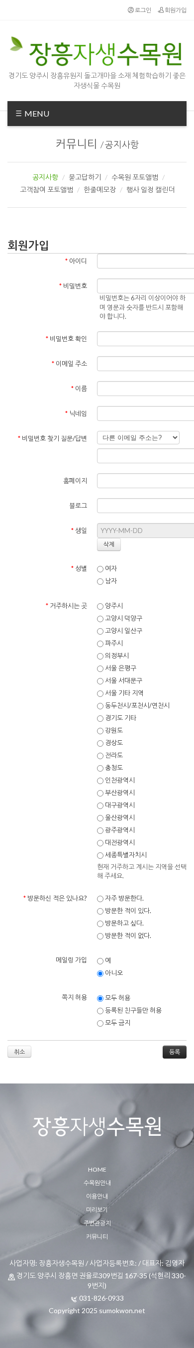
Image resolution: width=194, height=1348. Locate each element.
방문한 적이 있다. (127, 911)
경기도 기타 (119, 718)
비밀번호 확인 (66, 339)
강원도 (113, 730)
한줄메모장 (100, 189)
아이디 (76, 261)
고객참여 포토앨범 (46, 189)
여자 (110, 568)
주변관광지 (97, 1223)
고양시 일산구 (122, 631)
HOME (97, 1169)
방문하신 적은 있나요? (55, 898)
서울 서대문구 (122, 680)
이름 (79, 389)
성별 (79, 568)
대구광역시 (119, 805)
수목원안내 (97, 1183)
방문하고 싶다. (123, 923)
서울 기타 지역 (123, 693)
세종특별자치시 (125, 855)
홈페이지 (75, 481)
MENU (36, 113)
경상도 (113, 743)
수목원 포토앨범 (134, 177)
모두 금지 (116, 1023)
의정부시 (116, 656)
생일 (79, 531)
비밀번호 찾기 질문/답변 (52, 438)
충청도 (113, 768)
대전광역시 (119, 842)
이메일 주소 (69, 364)
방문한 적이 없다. (127, 936)
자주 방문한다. (123, 898)
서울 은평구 (119, 668)
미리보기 (97, 1209)
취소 (19, 1052)
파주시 (113, 643)
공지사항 (122, 144)
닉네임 (76, 413)
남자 (110, 581)
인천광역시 (119, 780)
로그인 (142, 10)
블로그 (78, 506)
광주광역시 (119, 830)
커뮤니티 (76, 143)
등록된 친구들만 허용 (132, 1010)
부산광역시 (119, 793)
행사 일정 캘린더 (150, 189)
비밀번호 (73, 286)
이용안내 (97, 1196)
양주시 (113, 606)
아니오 (113, 973)
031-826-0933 (101, 1298)
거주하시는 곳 (66, 606)
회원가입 (175, 10)
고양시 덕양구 (122, 618)
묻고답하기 (85, 177)
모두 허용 (116, 998)
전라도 (113, 755)
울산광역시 (119, 817)
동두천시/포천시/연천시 (136, 705)
